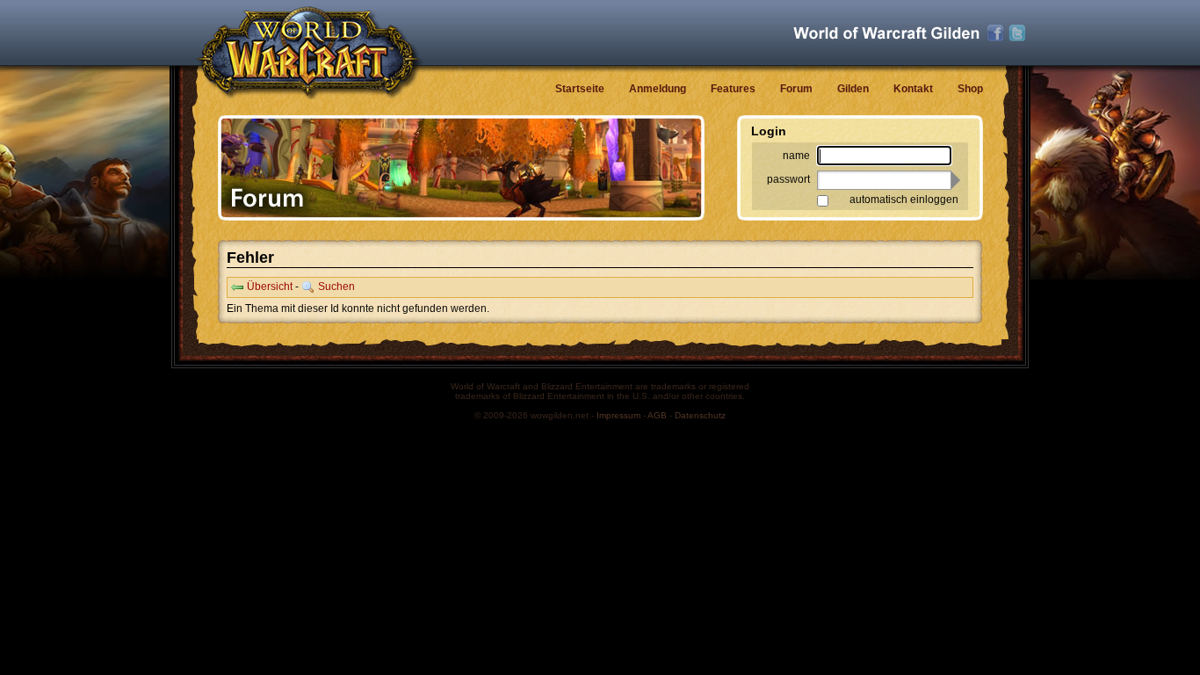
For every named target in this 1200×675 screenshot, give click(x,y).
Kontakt (913, 89)
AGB (657, 415)
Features (733, 89)
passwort (788, 179)
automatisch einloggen (903, 199)
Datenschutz (700, 415)
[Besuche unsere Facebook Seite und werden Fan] (995, 33)
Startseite (579, 89)
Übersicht (270, 286)
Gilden (853, 89)
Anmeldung (657, 89)
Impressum (618, 415)
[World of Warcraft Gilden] (886, 33)
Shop (970, 89)
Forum (796, 89)
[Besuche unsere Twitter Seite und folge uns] (1017, 33)
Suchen (336, 286)
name (796, 155)
